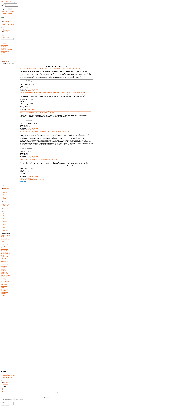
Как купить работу (8, 24)
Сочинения (6, 221)
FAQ (2, 34)
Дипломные (4, 46)
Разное (5, 227)
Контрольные (4, 45)
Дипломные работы (6, 197)
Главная (5, 61)
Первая (22, 179)
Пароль (3, 5)
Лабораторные (5, 51)
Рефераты (3, 48)
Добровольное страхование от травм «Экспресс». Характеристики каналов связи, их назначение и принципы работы (52, 92)
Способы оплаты (8, 21)
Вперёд (36, 179)
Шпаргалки (4, 52)
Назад (25, 179)
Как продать (6, 30)
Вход (2, 1)
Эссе (2, 54)
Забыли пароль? (7, 13)
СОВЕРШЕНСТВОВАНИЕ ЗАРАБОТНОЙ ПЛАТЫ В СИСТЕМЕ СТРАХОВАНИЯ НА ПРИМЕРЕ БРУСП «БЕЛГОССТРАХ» (50, 69)
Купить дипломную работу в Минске (60, 397)
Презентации (6, 216)
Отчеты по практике (6, 49)
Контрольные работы (7, 193)
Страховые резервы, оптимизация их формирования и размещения (38, 159)
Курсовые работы (6, 189)
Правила (5, 31)
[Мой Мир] (25, 181)
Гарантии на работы (9, 23)
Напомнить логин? (8, 11)
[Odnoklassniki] (3, 16)
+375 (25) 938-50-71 (6, 37)
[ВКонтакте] (20, 181)
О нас (2, 35)
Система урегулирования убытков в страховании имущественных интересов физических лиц (45, 131)
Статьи (5, 224)
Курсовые (3, 43)
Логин (2, 4)
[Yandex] (4, 16)
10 (33, 179)
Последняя (41, 179)
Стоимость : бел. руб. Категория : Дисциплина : (5, 243)
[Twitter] (3, 7)
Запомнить (4, 9)
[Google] (2, 7)
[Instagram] (2, 16)
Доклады (5, 208)
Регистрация (7, 1)
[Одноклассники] (23, 181)
